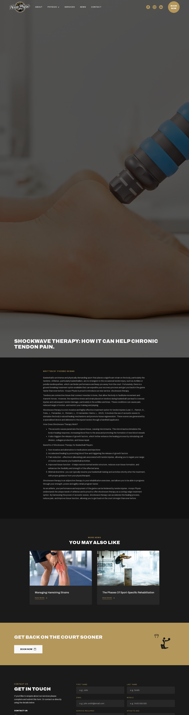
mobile (130, 698)
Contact (96, 7)
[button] (53, 7)
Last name (132, 684)
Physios (52, 7)
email (79, 698)
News (83, 7)
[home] (20, 7)
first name (81, 684)
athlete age (133, 711)
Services (70, 7)
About (39, 7)
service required (85, 711)
